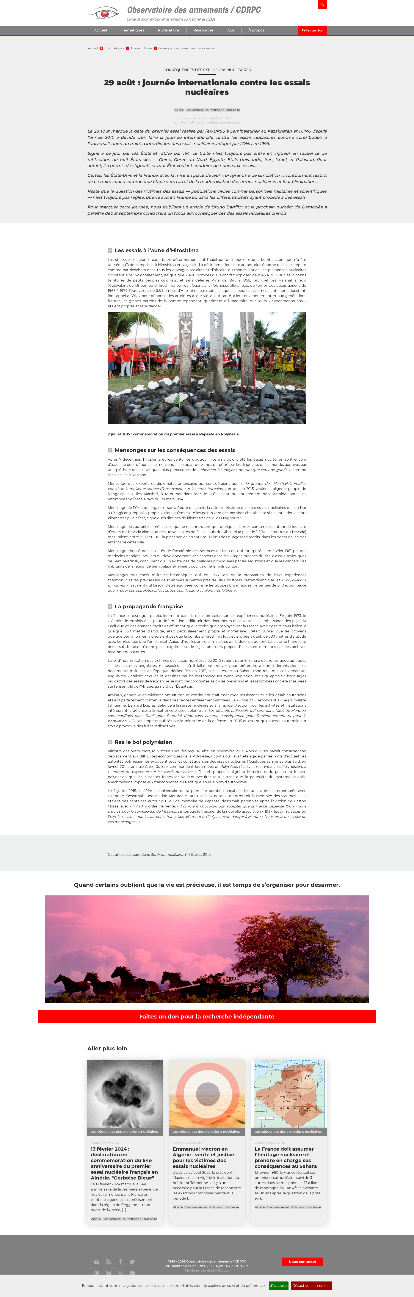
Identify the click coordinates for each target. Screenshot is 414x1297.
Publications (169, 30)
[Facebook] (120, 1262)
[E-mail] (97, 1262)
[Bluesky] (109, 1273)
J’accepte (278, 1286)
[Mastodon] (97, 1273)
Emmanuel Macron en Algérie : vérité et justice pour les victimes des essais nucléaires (203, 1157)
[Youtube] (132, 1273)
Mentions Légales (198, 1270)
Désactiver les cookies (311, 1286)
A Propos (222, 1270)
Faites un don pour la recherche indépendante (206, 1016)
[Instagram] (120, 1273)
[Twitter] (132, 1262)
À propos (256, 30)
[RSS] (109, 1262)
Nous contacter (302, 1262)
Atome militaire (141, 48)
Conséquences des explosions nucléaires (186, 48)
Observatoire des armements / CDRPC (193, 10)
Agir (231, 30)
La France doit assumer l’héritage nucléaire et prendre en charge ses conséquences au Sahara (286, 1157)
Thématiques (132, 30)
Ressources (203, 30)
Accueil (100, 30)
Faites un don (312, 30)
